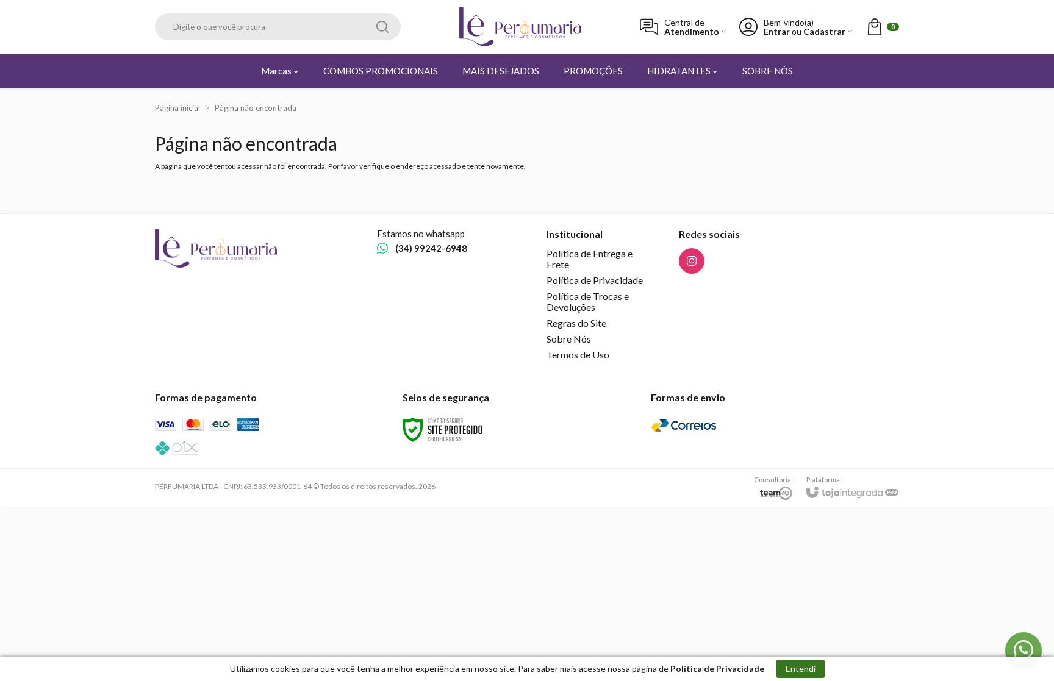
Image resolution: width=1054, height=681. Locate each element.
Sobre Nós (569, 338)
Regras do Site (576, 323)
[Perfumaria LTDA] (520, 26)
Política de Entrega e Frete (590, 259)
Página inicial (177, 108)
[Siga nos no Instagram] (691, 261)
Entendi (801, 668)
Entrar (777, 31)
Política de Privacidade (595, 280)
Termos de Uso (578, 354)
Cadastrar (824, 31)
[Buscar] (382, 26)
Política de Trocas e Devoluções (588, 301)
